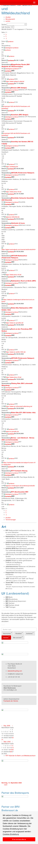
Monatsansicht (10, 19)
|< (6, 34)
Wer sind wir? (17, 638)
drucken (8, 17)
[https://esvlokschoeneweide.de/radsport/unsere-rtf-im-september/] (19, 463)
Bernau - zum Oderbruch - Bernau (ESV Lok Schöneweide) (18, 439)
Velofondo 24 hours (18, 223)
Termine (5, 638)
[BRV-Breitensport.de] (1, 2)
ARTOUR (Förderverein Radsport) (22, 173)
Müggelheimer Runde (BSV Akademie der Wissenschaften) (16, 65)
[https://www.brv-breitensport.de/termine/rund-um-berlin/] (19, 300)
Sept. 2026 (7, 742)
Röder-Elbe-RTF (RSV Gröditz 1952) (23, 412)
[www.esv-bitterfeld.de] (11, 217)
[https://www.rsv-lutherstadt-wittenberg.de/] (18, 406)
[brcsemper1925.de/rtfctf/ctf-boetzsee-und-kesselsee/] (19, 107)
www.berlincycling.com (15, 671)
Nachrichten (7, 633)
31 (2, 740)
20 (13, 750)
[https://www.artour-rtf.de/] (12, 191)
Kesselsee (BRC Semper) (19, 115)
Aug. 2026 (7, 726)
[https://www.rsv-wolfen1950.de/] (15, 352)
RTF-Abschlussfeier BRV (19, 492)
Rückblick (19, 633)
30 (13, 738)
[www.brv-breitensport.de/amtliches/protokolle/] (19, 485)
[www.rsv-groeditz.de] (11, 431)
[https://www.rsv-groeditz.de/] (14, 322)
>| (6, 38)
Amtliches (29, 633)
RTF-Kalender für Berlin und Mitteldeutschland (20, 756)
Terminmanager (11, 520)
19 (11, 750)
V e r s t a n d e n (19, 839)
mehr (5, 785)
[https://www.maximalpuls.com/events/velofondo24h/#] (19, 248)
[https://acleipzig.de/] (11, 166)
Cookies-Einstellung (11, 834)
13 (13, 748)
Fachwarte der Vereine (11, 701)
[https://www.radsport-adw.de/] (14, 81)
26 (11, 752)
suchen (8, 21)
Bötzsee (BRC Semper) (19, 88)
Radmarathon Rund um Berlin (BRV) (23, 281)
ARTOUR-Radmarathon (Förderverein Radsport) (14, 257)
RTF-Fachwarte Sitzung (19, 471)
